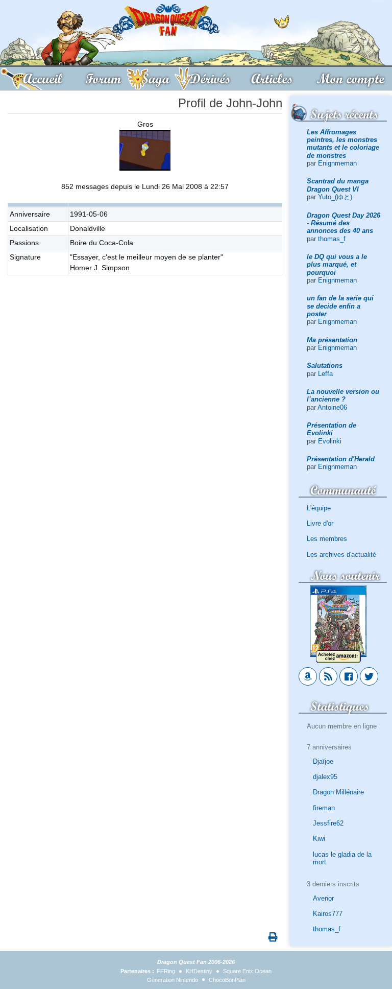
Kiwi (319, 838)
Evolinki (329, 441)
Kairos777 (327, 913)
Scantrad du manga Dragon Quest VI (338, 185)
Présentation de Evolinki (331, 429)
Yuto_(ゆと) (335, 197)
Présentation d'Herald (341, 459)
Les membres (327, 539)
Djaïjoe (323, 761)
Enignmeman (337, 163)
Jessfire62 (328, 823)
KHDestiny (199, 971)
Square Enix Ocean (247, 971)
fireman (324, 808)
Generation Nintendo (172, 980)
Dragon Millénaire (338, 792)
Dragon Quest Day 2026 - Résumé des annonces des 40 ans (343, 223)
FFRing (166, 971)
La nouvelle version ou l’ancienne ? (343, 395)
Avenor (323, 898)
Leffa (325, 374)
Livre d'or (320, 523)
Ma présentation (332, 340)
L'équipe (319, 508)
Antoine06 (332, 407)
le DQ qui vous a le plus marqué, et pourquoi (337, 264)
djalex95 (325, 777)
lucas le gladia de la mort (342, 858)
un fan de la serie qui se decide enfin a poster (340, 306)
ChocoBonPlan (227, 980)
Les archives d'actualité (341, 554)
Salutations (324, 365)
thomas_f (332, 239)
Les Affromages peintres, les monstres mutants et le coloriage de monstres (343, 143)
